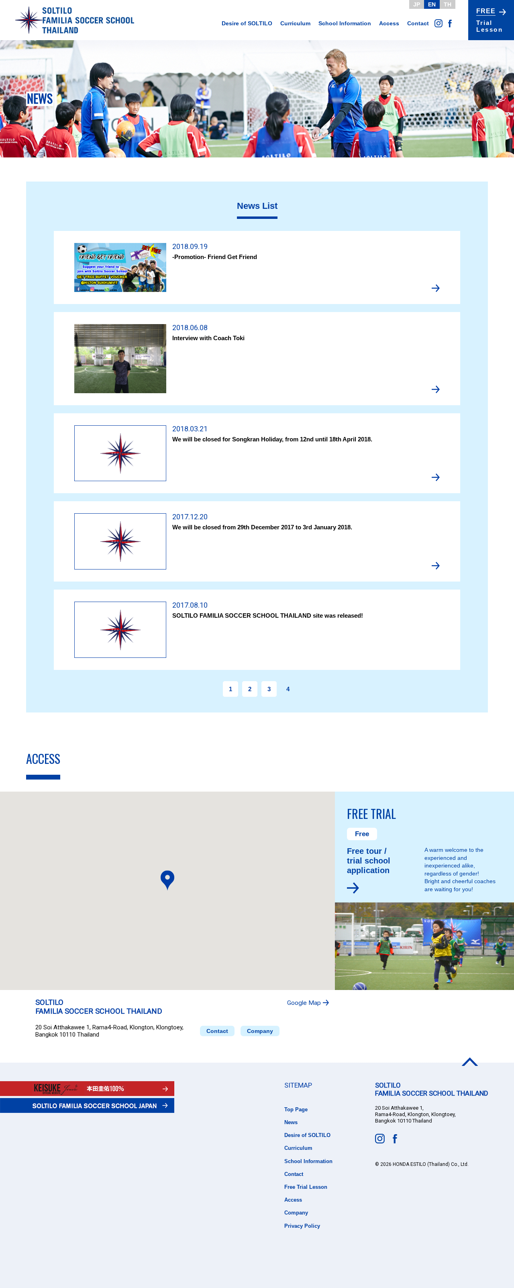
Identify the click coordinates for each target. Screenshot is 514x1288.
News (291, 1122)
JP (416, 4)
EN (432, 4)
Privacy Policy (302, 1226)
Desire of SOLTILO (247, 23)
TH (447, 4)
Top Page (296, 1109)
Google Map (304, 1002)
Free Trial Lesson (305, 1187)
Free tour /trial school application (368, 861)
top (470, 1061)
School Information (344, 23)
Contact (418, 23)
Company (260, 1031)
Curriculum (295, 23)
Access (389, 23)
